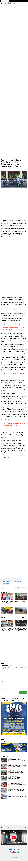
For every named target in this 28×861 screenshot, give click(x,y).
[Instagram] (15, 852)
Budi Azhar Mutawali (6, 579)
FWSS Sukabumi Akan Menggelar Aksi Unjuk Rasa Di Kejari (7, 616)
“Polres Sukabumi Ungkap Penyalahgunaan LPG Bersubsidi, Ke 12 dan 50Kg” (17, 784)
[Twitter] (13, 852)
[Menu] (2, 3)
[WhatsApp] (18, 852)
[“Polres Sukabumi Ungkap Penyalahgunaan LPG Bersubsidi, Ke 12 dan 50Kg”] (4, 784)
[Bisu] (23, 843)
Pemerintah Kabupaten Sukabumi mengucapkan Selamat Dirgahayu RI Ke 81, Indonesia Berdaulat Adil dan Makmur (17, 796)
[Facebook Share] (16, 588)
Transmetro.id (9, 220)
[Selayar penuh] (25, 843)
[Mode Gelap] (24, 3)
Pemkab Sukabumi (12, 157)
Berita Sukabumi (4, 157)
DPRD (16, 855)
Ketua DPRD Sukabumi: (7, 581)
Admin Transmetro (7, 168)
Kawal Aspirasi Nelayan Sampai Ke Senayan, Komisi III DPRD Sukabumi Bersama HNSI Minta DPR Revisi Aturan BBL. (7, 629)
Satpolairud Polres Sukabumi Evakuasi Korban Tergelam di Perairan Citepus (21, 616)
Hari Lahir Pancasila (16, 579)
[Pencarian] (26, 3)
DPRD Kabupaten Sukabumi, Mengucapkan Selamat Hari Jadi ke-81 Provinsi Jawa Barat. (21, 629)
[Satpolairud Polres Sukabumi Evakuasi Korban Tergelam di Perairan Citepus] (21, 610)
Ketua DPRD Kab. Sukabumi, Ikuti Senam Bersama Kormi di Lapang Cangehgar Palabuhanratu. (7, 603)
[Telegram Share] (23, 588)
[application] (14, 837)
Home (12, 855)
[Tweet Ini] (18, 588)
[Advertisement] (14, 64)
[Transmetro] (9, 3)
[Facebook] (11, 852)
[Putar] (2, 843)
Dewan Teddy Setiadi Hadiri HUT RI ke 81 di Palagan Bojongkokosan (17, 778)
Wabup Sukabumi (5, 583)
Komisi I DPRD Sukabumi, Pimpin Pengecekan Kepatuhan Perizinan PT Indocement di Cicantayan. (20, 603)
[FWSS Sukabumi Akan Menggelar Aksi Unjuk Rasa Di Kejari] (7, 610)
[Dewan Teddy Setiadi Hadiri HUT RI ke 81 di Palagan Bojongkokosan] (4, 778)
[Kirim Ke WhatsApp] (26, 588)
